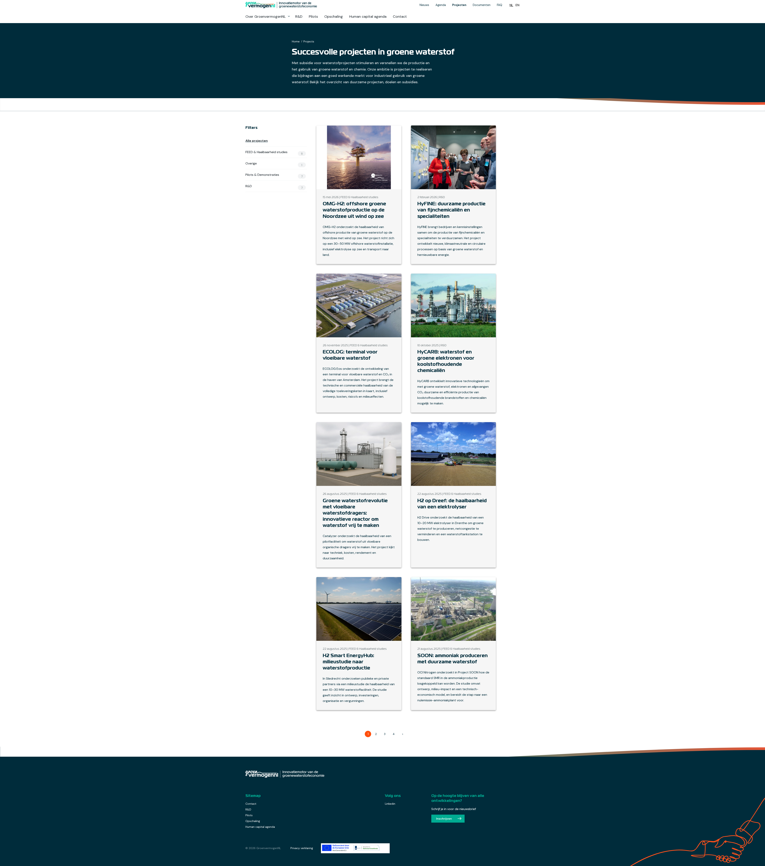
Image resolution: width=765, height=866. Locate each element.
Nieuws (424, 5)
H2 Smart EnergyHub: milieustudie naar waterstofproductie (348, 662)
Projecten (459, 5)
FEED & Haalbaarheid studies (274, 152)
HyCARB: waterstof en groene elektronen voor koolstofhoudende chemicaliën (445, 361)
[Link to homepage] (301, 5)
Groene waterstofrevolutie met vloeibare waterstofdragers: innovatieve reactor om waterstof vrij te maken (355, 513)
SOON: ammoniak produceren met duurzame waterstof (452, 659)
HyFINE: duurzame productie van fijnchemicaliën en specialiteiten (451, 210)
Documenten (481, 5)
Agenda (440, 5)
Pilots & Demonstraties (274, 175)
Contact (400, 16)
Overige (273, 163)
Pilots (313, 16)
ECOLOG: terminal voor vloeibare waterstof (350, 355)
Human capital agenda (367, 16)
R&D (298, 16)
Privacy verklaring (301, 848)
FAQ (499, 5)
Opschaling (333, 16)
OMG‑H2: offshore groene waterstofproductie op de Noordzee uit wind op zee (354, 210)
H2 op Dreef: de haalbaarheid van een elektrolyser (452, 504)
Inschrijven (444, 818)
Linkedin (390, 803)
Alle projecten (256, 141)
